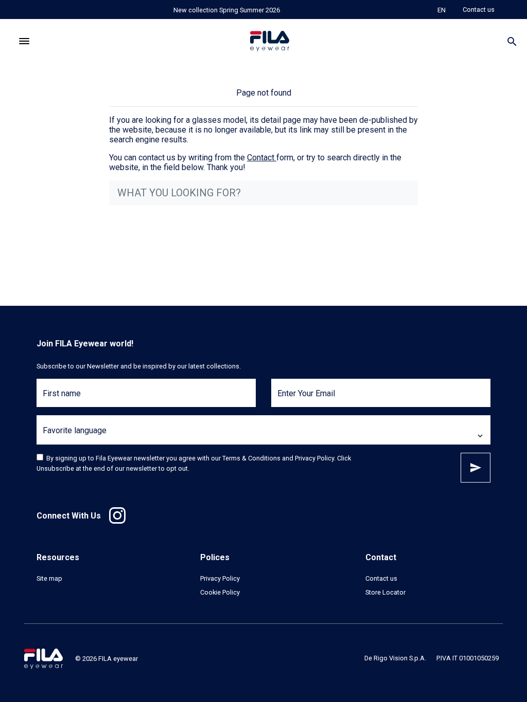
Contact (260, 157)
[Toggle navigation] (24, 41)
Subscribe (475, 468)
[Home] (269, 41)
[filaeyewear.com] (43, 658)
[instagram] (117, 515)
